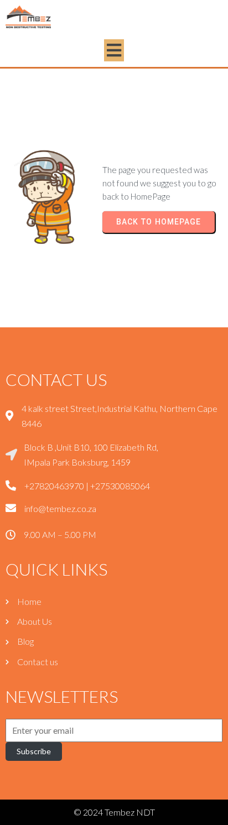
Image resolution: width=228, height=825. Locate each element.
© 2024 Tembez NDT (114, 812)
